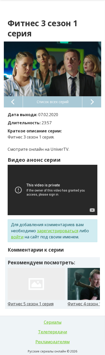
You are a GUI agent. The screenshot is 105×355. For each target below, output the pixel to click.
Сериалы (52, 322)
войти (17, 237)
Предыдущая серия (13, 101)
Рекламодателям (52, 342)
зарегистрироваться (57, 231)
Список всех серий (53, 101)
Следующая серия (91, 101)
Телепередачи (52, 332)
